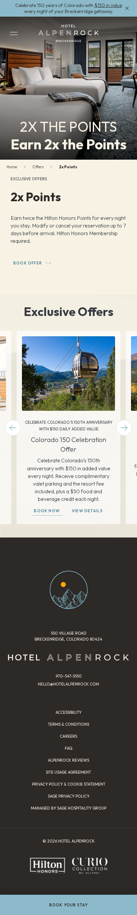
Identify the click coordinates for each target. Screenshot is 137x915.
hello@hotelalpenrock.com (68, 684)
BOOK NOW (47, 510)
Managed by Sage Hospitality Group (68, 808)
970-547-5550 (69, 676)
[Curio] (89, 865)
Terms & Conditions (68, 724)
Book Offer (27, 262)
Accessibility (68, 712)
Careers (68, 736)
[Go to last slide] (13, 428)
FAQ (68, 748)
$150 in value (108, 5)
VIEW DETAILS (87, 510)
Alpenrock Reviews (68, 760)
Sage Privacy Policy (68, 796)
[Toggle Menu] (13, 33)
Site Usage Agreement (68, 772)
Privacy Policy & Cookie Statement (68, 784)
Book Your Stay (68, 904)
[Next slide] (124, 428)
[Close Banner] (127, 8)
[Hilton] (47, 865)
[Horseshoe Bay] (68, 33)
